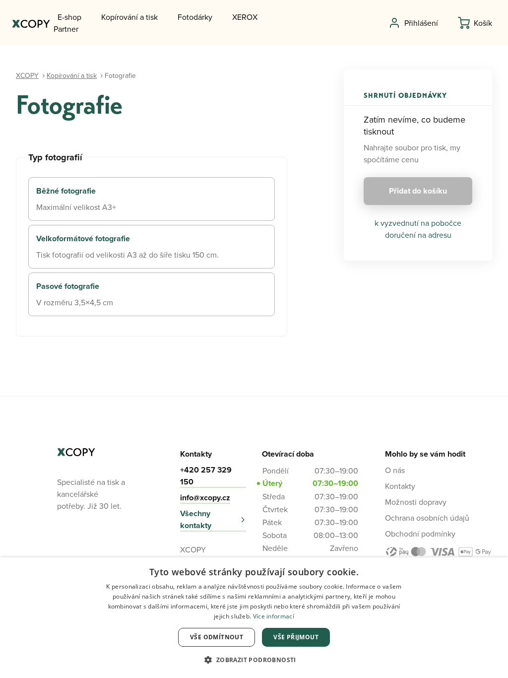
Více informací (273, 616)
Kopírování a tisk (129, 16)
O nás (395, 470)
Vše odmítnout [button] (216, 637)
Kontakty (400, 485)
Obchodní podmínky (420, 533)
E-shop (69, 16)
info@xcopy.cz (205, 497)
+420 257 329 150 (206, 475)
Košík (483, 22)
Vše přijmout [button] (295, 637)
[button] (254, 660)
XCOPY (27, 75)
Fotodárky (195, 16)
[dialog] (254, 617)
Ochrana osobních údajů (427, 517)
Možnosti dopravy (415, 501)
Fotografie (120, 75)
